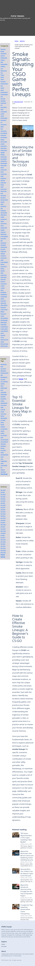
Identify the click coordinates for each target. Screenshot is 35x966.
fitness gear (4, 191)
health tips (3, 210)
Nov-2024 (3, 505)
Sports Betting (4, 318)
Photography (4, 58)
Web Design (4, 71)
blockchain (3, 371)
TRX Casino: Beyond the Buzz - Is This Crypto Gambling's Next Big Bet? (26, 837)
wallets (2, 299)
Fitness (2, 75)
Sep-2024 (3, 520)
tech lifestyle (4, 137)
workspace (3, 120)
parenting (3, 197)
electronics (3, 303)
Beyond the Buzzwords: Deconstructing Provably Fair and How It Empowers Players (26, 890)
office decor (4, 215)
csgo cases (3, 414)
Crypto (2, 316)
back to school (4, 200)
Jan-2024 (3, 537)
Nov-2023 (3, 514)
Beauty (2, 51)
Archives (4, 946)
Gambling (3, 101)
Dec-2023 (3, 490)
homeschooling (4, 373)
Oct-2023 (3, 507)
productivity (3, 161)
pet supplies (4, 159)
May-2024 (3, 531)
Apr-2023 (3, 496)
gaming (2, 202)
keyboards (3, 307)
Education (3, 49)
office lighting (4, 305)
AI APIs (2, 114)
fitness (2, 185)
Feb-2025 (3, 544)
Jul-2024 (3, 492)
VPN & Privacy (4, 346)
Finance (2, 60)
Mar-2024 (3, 539)
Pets (2, 86)
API (1, 105)
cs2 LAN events (4, 439)
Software (3, 66)
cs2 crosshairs (4, 381)
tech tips (3, 180)
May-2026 (3, 550)
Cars (2, 68)
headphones (4, 294)
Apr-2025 (3, 546)
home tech (3, 314)
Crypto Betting (4, 331)
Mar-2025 (3, 548)
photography (4, 163)
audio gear (3, 182)
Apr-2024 (3, 501)
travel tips (3, 279)
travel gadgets (4, 236)
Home (16, 41)
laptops (2, 139)
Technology (3, 53)
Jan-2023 (3, 503)
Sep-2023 (3, 511)
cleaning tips (4, 150)
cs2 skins (3, 379)
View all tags (4, 474)
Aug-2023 (3, 529)
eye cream (3, 368)
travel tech (3, 301)
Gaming (22, 41)
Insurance (3, 81)
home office (4, 107)
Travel (2, 79)
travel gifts (3, 238)
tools (2, 193)
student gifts (4, 228)
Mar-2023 (3, 518)
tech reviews (4, 141)
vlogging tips (4, 247)
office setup (3, 277)
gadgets (3, 152)
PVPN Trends (17, 16)
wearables (3, 245)
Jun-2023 (3, 526)
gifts (2, 208)
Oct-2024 (3, 509)
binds (21, 379)
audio (2, 260)
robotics (3, 383)
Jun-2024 (3, 522)
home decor (4, 148)
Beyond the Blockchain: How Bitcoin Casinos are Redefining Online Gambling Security (26, 855)
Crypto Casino (4, 329)
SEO (2, 73)
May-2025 (3, 552)
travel (2, 225)
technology (3, 103)
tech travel (3, 195)
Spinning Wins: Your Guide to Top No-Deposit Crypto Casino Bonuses (26, 872)
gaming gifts (4, 212)
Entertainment (4, 83)
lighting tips (3, 234)
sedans (2, 433)
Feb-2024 (3, 499)
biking (2, 126)
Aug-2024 (3, 533)
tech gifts (3, 249)
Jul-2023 (3, 535)
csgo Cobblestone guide (4, 461)
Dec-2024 (3, 542)
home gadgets (4, 262)
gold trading (4, 394)
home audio (4, 165)
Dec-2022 (3, 494)
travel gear (3, 135)
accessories (4, 157)
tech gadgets (4, 133)
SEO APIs (3, 98)
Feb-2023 (3, 516)
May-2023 (3, 524)
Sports (2, 77)
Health (2, 88)
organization (4, 296)
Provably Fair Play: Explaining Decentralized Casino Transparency (26, 909)
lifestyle (2, 154)
